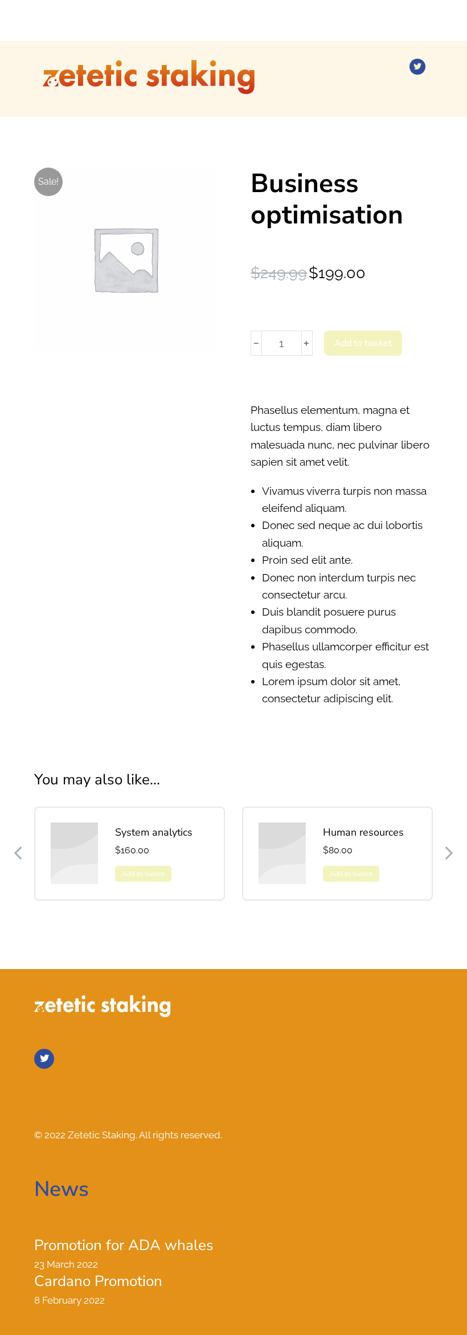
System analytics (153, 832)
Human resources (363, 832)
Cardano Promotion (98, 1281)
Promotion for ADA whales (124, 1245)
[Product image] (74, 853)
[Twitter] (417, 67)
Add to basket (363, 343)
